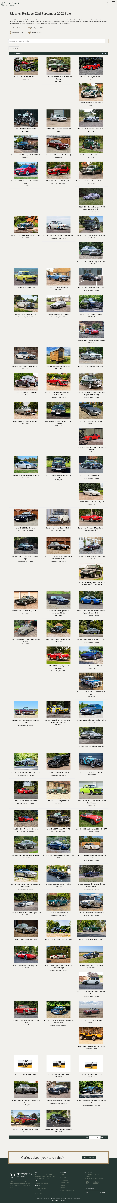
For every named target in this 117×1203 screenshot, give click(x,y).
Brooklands (64, 1180)
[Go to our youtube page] (18, 1192)
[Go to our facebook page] (11, 1192)
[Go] (107, 41)
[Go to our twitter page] (15, 1192)
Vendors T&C (38, 1193)
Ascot (62, 1175)
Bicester (63, 1177)
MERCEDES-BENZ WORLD (67, 1190)
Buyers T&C (38, 1190)
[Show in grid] (106, 53)
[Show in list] (103, 53)
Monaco (62, 1185)
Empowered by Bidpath (58, 1200)
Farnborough (64, 1182)
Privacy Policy (76, 1198)
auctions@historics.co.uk (41, 1183)
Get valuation (89, 1157)
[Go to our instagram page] (22, 1192)
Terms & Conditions (66, 1198)
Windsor (63, 1188)
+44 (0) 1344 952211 (40, 1188)
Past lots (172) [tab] (14, 48)
